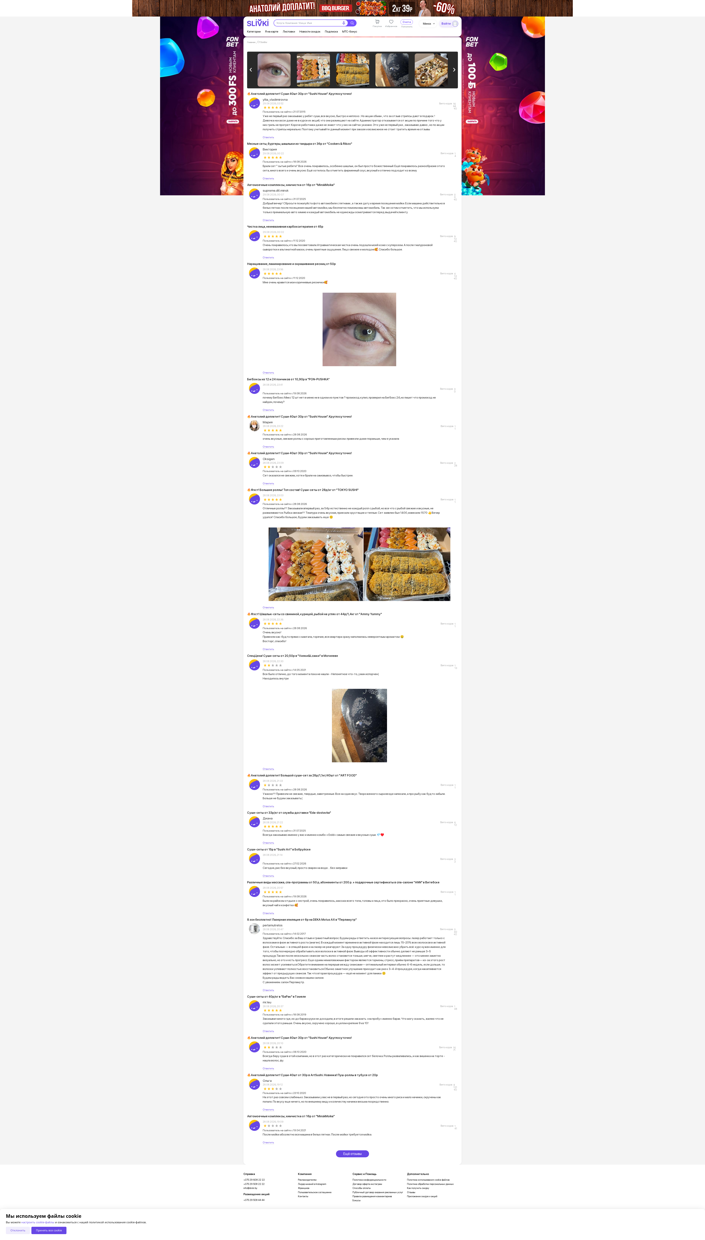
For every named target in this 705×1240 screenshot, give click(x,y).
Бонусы (356, 1200)
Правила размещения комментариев (372, 1196)
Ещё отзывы (352, 1154)
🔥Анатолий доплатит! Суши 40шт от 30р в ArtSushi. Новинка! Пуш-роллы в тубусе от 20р (312, 1075)
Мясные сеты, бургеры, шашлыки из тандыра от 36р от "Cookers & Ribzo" (299, 144)
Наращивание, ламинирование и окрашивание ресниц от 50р (291, 264)
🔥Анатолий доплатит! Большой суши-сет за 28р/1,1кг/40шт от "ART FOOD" (302, 775)
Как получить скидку (418, 1188)
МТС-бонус (349, 31)
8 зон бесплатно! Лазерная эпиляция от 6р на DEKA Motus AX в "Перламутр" (302, 919)
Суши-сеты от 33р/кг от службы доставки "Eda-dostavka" (289, 812)
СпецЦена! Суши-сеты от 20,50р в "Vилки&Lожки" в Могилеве (292, 656)
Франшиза (303, 1188)
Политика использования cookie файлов (428, 1179)
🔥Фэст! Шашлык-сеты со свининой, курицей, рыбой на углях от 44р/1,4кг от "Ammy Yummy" (314, 614)
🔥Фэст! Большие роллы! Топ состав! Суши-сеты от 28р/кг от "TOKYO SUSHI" (303, 490)
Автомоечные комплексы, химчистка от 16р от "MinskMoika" (291, 185)
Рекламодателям (307, 1179)
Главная (251, 42)
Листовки (289, 31)
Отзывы (411, 1192)
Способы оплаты (361, 1188)
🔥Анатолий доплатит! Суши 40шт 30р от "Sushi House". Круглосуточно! (299, 94)
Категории (254, 31)
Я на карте (271, 31)
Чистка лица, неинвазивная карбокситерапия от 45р (285, 226)
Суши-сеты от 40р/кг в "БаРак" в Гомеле (276, 996)
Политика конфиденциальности (369, 1179)
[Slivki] (257, 22)
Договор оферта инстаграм (367, 1184)
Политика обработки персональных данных (430, 1184)
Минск (427, 23)
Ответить (268, 137)
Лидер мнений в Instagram (312, 1184)
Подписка (331, 31)
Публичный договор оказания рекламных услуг (377, 1192)
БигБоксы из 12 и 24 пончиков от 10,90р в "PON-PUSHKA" (288, 379)
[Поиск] (352, 23)
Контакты (303, 1196)
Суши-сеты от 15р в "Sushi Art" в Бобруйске (279, 849)
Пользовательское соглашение (314, 1192)
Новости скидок (310, 31)
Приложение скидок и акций (422, 1196)
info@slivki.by (250, 1188)
